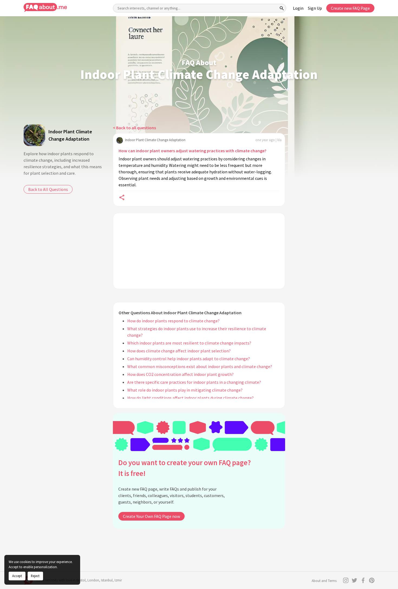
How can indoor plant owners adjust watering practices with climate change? (192, 150)
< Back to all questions (134, 127)
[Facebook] (363, 580)
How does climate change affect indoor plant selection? (179, 350)
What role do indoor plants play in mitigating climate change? (185, 390)
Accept (17, 576)
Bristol (81, 580)
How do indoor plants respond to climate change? (173, 320)
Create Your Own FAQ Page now (151, 516)
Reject (35, 576)
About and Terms (324, 580)
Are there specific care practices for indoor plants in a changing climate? (194, 382)
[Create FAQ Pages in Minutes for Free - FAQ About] (45, 7)
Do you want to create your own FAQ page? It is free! (184, 468)
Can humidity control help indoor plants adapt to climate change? (188, 358)
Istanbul (107, 580)
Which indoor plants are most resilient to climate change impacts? (189, 343)
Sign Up (315, 8)
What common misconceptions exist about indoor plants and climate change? (199, 366)
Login (298, 8)
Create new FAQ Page (350, 8)
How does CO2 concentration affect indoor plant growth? (180, 374)
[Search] (282, 8)
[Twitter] (354, 580)
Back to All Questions (48, 189)
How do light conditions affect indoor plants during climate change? (190, 398)
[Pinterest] (371, 580)
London (93, 580)
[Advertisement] (199, 251)
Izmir (118, 580)
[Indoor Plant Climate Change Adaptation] (34, 135)
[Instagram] (345, 580)
